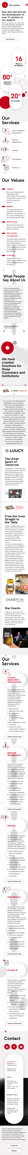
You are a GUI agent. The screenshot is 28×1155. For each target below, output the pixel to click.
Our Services (10, 39)
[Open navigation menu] (26, 5)
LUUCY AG (7, 403)
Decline (14, 1151)
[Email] (21, 1047)
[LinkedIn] (7, 1047)
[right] (24, 331)
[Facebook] (14, 1047)
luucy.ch (19, 443)
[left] (4, 331)
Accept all (14, 1145)
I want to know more (14, 737)
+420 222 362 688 (12, 1065)
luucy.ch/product (11, 443)
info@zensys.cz (11, 1063)
